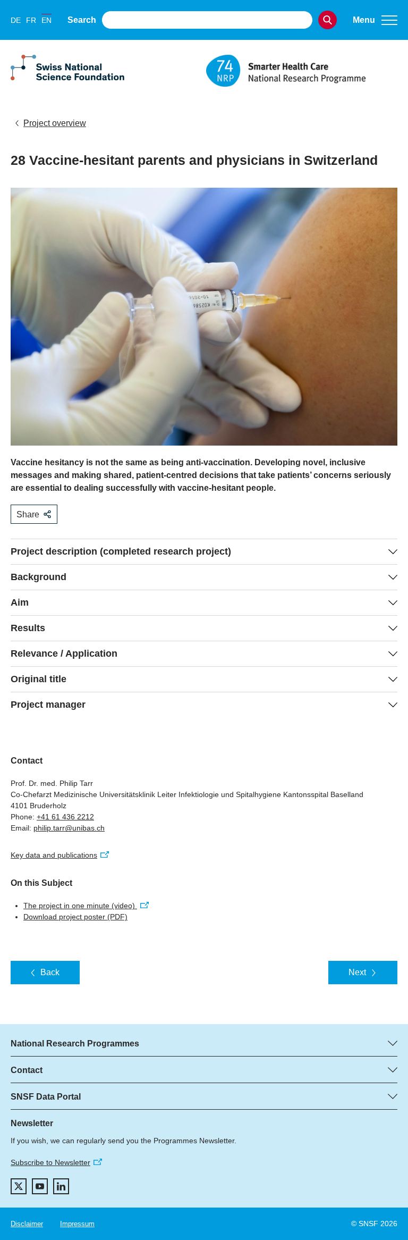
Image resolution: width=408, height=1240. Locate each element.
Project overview (54, 123)
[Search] (327, 20)
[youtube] (40, 1186)
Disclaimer (27, 1224)
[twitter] (19, 1186)
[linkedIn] (61, 1186)
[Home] (301, 71)
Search (81, 19)
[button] (375, 20)
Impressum (77, 1224)
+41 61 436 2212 (65, 816)
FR (31, 20)
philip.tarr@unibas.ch (69, 828)
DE (16, 20)
